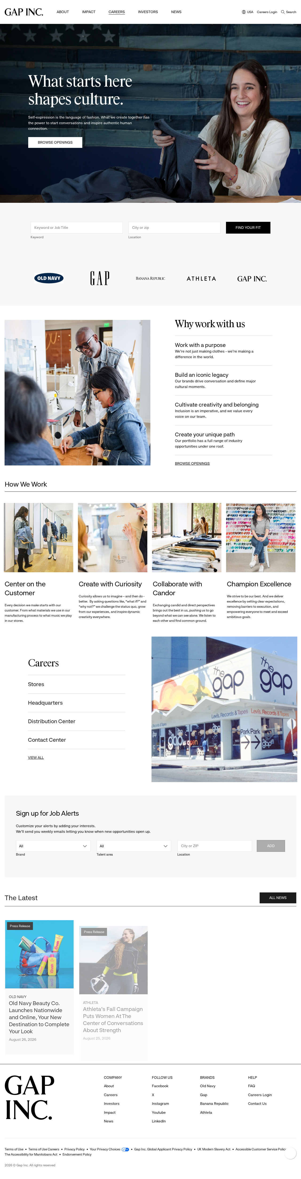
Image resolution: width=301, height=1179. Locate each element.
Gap (203, 1095)
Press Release (20, 922)
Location (134, 237)
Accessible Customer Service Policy (261, 1149)
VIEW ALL (37, 757)
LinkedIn (159, 1121)
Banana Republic (214, 1103)
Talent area (105, 854)
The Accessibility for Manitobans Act (31, 1154)
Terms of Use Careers (43, 1149)
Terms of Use (14, 1149)
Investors (148, 12)
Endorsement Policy (77, 1154)
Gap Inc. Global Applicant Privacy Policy (163, 1149)
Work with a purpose (214, 350)
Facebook (160, 1086)
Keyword (37, 237)
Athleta (90, 993)
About (63, 12)
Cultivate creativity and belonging (216, 410)
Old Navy (18, 992)
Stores (37, 684)
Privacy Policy (74, 1149)
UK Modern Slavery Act (213, 1149)
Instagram (160, 1103)
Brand (20, 854)
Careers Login (267, 12)
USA (247, 12)
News (176, 12)
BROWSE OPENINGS (192, 463)
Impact (88, 12)
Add (271, 846)
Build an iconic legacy (215, 380)
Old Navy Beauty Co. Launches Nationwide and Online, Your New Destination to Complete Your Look (39, 1013)
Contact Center (48, 740)
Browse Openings (55, 142)
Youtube (159, 1112)
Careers (117, 12)
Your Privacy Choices (105, 1149)
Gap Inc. (165, 994)
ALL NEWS (278, 896)
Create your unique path (208, 440)
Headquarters (46, 702)
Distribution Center (52, 721)
